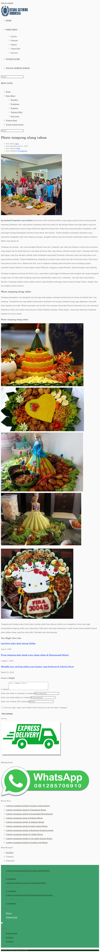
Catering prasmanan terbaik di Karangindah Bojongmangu (29, 814)
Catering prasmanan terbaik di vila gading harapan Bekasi (29, 838)
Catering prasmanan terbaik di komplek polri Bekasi (27, 843)
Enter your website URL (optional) (15, 701)
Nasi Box (14, 100)
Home (8, 92)
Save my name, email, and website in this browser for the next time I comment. (35, 708)
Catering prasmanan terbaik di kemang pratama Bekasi (28, 806)
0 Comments (22, 151)
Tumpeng (14, 108)
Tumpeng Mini (16, 112)
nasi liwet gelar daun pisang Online (18, 643)
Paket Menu (10, 96)
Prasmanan (15, 104)
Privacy (9, 913)
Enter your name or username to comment (18, 693)
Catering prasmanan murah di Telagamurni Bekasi (26, 810)
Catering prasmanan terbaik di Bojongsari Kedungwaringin (29, 830)
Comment (5, 689)
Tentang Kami (11, 120)
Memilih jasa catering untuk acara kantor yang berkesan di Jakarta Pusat (37, 666)
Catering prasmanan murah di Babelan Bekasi (24, 818)
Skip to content (7, 3)
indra (17, 144)
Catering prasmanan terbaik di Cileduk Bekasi (24, 834)
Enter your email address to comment (16, 697)
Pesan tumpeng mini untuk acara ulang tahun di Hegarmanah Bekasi (35, 655)
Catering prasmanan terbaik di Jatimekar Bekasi (25, 822)
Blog (18, 148)
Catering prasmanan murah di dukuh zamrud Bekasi (27, 826)
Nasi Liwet (15, 116)
